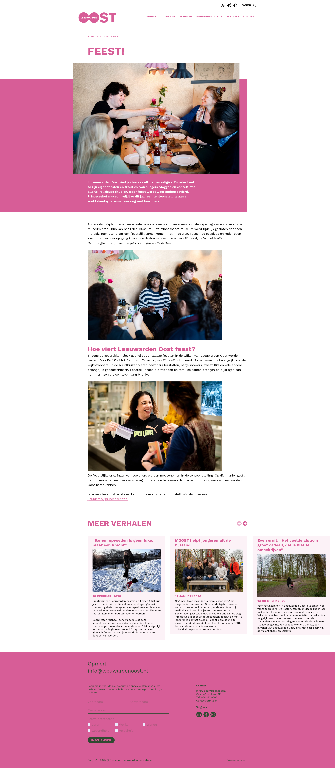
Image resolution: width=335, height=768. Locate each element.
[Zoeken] (254, 5)
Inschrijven (101, 740)
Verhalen (186, 16)
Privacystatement (237, 760)
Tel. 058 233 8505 (206, 697)
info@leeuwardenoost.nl (118, 671)
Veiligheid (126, 730)
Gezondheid (100, 730)
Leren (96, 724)
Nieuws (151, 16)
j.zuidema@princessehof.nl (108, 499)
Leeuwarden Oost (208, 16)
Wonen (152, 724)
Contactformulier (206, 700)
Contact (249, 16)
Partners (233, 16)
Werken (124, 724)
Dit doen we (168, 16)
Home (91, 36)
